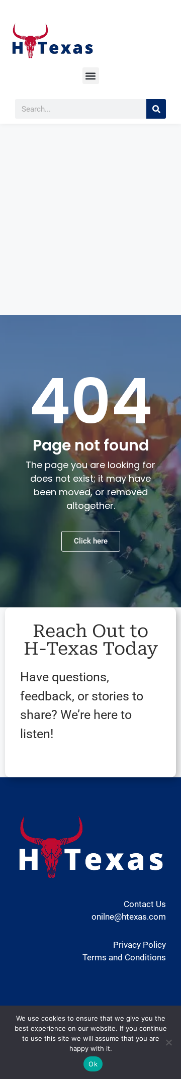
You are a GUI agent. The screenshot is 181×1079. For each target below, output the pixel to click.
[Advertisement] (90, 219)
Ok (93, 1064)
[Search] (156, 109)
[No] (168, 1042)
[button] (90, 75)
